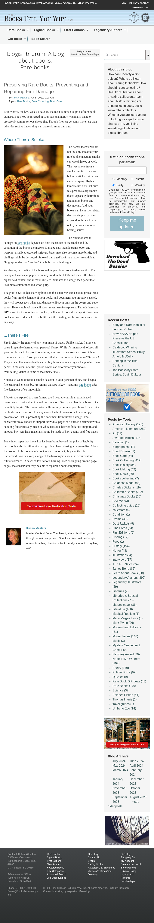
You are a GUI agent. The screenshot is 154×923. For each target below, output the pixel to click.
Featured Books (55, 867)
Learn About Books (128, 573)
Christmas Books (126, 496)
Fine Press (122, 528)
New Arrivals (54, 864)
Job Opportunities (56, 877)
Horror (119, 550)
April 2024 (136, 765)
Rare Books (23, 101)
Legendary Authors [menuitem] (108, 30)
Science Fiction (125, 695)
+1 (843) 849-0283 (63, 3)
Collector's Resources (100, 871)
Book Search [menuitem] (40, 39)
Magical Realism (125, 613)
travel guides (123, 704)
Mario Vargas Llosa (127, 618)
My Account (141, 3)
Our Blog (125, 854)
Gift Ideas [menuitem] (15, 39)
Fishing (120, 537)
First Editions (123, 532)
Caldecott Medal (126, 483)
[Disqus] (52, 666)
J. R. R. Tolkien (125, 564)
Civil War (120, 501)
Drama (120, 519)
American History (127, 424)
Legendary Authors (128, 577)
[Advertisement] (52, 584)
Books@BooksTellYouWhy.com (23, 892)
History (121, 546)
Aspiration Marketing (78, 891)
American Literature (129, 428)
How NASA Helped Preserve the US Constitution (125, 338)
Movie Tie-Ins (125, 636)
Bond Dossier (123, 451)
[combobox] (124, 55)
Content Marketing (53, 891)
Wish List (127, 3)
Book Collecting (40, 101)
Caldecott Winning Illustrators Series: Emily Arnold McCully (128, 352)
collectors (121, 510)
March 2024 (120, 770)
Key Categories (55, 871)
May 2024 (119, 765)
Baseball (120, 442)
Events (92, 860)
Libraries (120, 591)
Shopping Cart (141, 7)
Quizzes (120, 676)
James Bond (123, 568)
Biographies (123, 446)
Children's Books (127, 492)
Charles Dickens (126, 487)
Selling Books (95, 864)
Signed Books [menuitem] (44, 30)
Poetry (120, 667)
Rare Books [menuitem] (16, 30)
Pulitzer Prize (124, 672)
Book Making (124, 469)
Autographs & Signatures (101, 867)
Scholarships (128, 881)
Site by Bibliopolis (120, 888)
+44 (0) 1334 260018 (87, 3)
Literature (122, 609)
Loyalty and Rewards (127, 875)
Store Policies (128, 867)
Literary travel (124, 604)
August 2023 (138, 797)
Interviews (122, 559)
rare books (23, 243)
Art (117, 433)
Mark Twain (123, 622)
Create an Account (131, 864)
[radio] (119, 179)
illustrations (122, 555)
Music (118, 640)
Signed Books (54, 857)
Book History (124, 464)
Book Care (56, 101)
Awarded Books (126, 437)
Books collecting (125, 478)
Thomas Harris (124, 699)
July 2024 (118, 761)
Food (118, 541)
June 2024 (137, 761)
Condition (121, 514)
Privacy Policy (129, 871)
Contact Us (94, 857)
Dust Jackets (123, 523)
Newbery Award (126, 654)
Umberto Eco (124, 708)
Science (120, 690)
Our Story (93, 854)
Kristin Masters (20, 97)
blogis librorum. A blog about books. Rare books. (35, 60)
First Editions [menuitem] (74, 30)
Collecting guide (126, 505)
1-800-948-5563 (27, 3)
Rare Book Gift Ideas (129, 681)
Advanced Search (56, 874)
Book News (123, 474)
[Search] (147, 55)
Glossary (93, 874)
